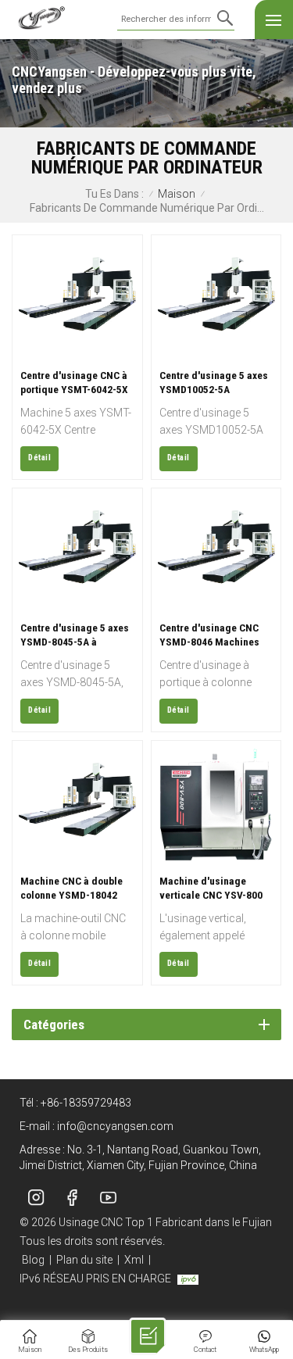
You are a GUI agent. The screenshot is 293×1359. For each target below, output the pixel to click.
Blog (33, 1259)
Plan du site (84, 1259)
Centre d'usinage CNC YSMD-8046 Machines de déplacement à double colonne (209, 635)
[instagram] (36, 1197)
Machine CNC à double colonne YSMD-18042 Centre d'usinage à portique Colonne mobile (75, 888)
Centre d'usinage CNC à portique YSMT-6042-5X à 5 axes (74, 382)
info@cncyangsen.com (115, 1126)
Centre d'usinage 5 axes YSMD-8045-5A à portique (74, 635)
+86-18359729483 (86, 1102)
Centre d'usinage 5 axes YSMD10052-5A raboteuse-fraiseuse (213, 382)
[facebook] (71, 1197)
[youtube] (107, 1197)
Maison (176, 194)
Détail (39, 457)
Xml (134, 1259)
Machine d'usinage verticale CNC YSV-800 (211, 887)
